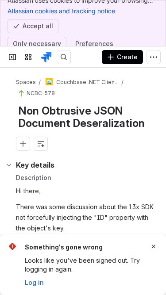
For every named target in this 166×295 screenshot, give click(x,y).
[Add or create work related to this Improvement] (23, 144)
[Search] (64, 57)
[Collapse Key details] (9, 165)
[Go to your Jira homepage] (46, 57)
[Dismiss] (153, 246)
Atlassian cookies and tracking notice (61, 11)
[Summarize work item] (41, 144)
